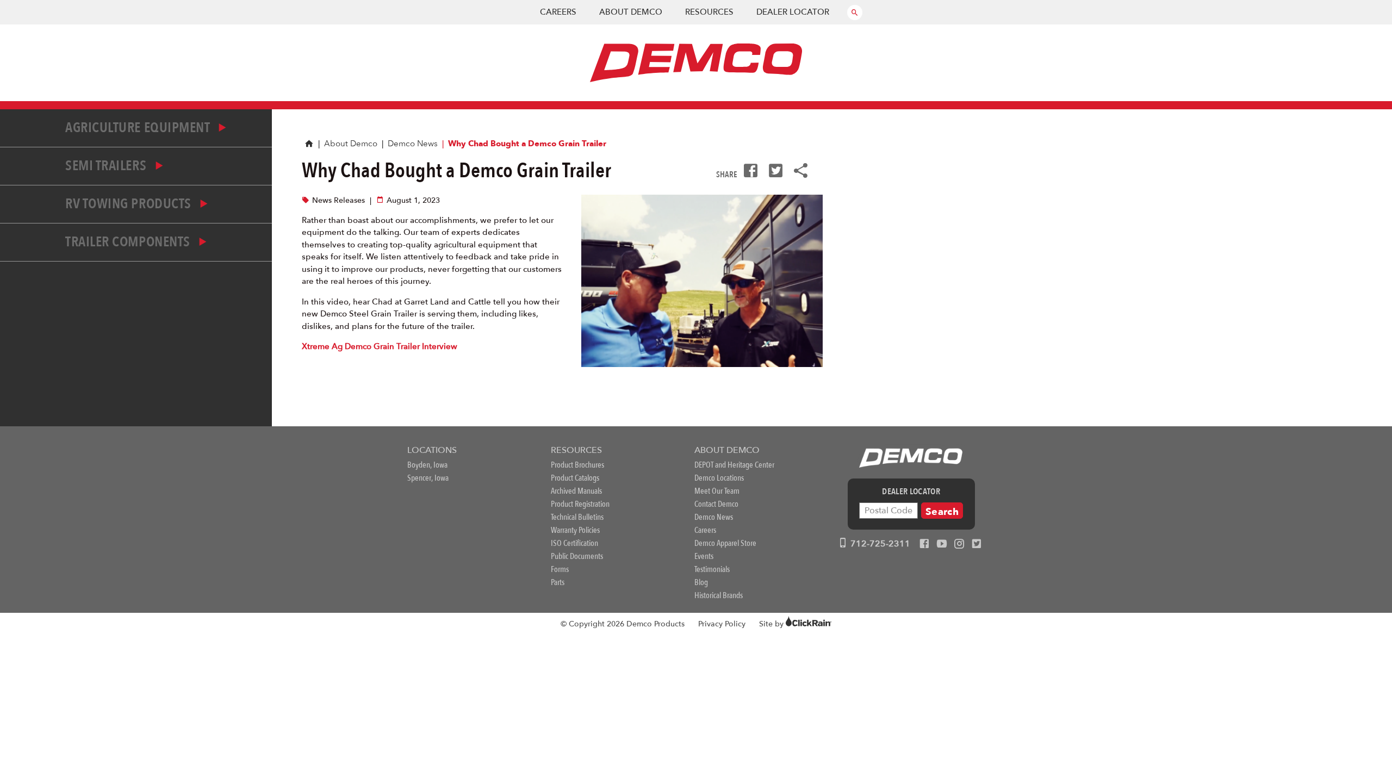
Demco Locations (719, 478)
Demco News (413, 143)
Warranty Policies (575, 530)
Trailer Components (129, 242)
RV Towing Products (129, 204)
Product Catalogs (575, 478)
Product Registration (580, 504)
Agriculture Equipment (139, 128)
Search (942, 512)
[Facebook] (924, 544)
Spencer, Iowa (428, 478)
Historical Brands (718, 595)
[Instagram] (959, 544)
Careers (558, 12)
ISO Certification (574, 543)
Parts (557, 582)
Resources (709, 12)
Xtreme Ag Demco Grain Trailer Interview (379, 346)
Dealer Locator (792, 12)
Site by (772, 624)
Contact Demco (716, 504)
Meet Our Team (716, 491)
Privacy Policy (721, 624)
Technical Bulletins (577, 517)
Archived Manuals (576, 491)
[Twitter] (977, 544)
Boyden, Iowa (427, 464)
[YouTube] (942, 544)
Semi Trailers (107, 166)
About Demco (630, 12)
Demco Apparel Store (725, 543)
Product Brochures (577, 464)
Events (703, 556)
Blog (701, 582)
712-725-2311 (879, 544)
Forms (560, 569)
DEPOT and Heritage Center (734, 464)
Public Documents (577, 556)
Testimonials (712, 569)
